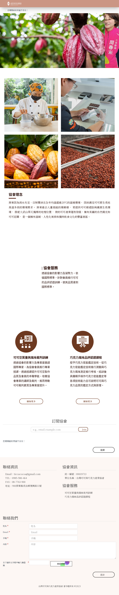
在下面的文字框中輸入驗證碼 (14, 564)
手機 (5, 538)
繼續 (102, 449)
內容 (5, 544)
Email (5, 532)
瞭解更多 (31, 401)
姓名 (5, 526)
